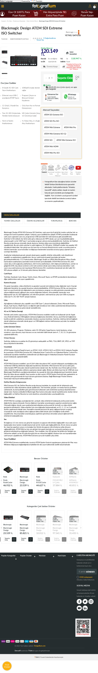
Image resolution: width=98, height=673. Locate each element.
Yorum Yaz (40, 40)
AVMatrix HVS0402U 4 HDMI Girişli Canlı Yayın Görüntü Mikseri (73, 481)
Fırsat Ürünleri (7, 666)
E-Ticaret (42, 657)
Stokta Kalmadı (57, 491)
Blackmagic (24, 477)
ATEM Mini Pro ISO (52, 153)
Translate (39, 1)
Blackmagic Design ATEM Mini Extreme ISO (57, 529)
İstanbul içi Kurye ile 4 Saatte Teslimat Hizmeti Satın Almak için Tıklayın (73, 66)
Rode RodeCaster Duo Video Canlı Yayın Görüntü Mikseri (7, 481)
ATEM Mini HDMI (51, 147)
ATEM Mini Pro (70, 127)
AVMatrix (72, 477)
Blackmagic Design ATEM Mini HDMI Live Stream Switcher (40, 529)
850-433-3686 (53, 98)
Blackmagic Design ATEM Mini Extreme (24, 529)
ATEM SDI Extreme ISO (53, 115)
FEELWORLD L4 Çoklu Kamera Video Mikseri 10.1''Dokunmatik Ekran (58, 481)
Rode (5, 477)
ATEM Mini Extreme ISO (66, 140)
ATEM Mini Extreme (52, 127)
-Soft (36, 657)
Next (81, 480)
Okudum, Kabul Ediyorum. (86, 578)
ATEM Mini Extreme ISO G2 (55, 134)
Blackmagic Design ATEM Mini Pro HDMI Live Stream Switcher (24, 481)
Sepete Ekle (65, 78)
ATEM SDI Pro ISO (51, 121)
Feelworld (56, 477)
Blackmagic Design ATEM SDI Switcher (73, 529)
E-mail (49, 100)
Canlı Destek (51, 97)
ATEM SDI (48, 140)
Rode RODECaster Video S (41, 481)
